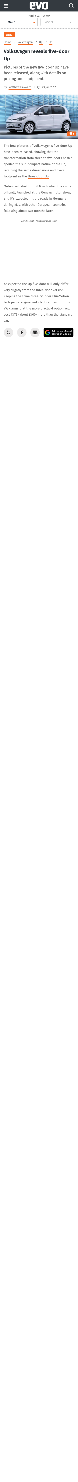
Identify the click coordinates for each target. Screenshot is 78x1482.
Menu (6, 6)
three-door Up (38, 176)
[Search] (71, 6)
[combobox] (6, 22)
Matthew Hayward (20, 87)
